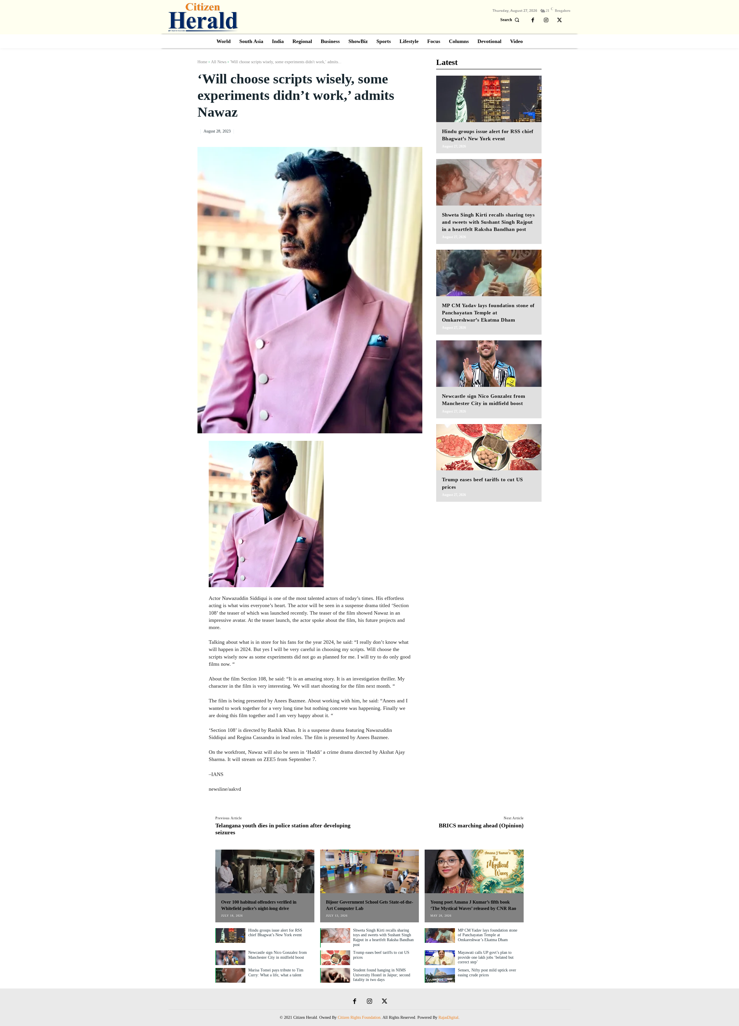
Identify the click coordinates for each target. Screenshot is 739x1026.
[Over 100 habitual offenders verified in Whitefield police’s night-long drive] (264, 871)
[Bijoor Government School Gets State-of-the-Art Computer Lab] (369, 871)
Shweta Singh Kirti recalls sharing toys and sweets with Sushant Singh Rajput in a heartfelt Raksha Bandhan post (488, 222)
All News (218, 62)
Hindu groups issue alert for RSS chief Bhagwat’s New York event (275, 932)
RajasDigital (448, 1017)
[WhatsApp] (416, 130)
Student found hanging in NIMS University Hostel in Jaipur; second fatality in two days (381, 975)
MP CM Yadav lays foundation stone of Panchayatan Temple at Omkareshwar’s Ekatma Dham (488, 313)
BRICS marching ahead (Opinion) (481, 825)
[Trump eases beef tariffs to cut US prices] (489, 447)
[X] (559, 20)
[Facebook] (533, 20)
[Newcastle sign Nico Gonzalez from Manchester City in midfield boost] (489, 363)
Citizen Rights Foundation (359, 1017)
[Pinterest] (403, 130)
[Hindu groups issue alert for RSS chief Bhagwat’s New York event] (489, 99)
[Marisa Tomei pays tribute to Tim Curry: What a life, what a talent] (230, 975)
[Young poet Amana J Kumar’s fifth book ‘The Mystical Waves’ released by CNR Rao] (474, 871)
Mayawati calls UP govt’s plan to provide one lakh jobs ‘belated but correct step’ (486, 957)
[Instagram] (546, 20)
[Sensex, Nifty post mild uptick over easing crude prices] (440, 975)
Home (202, 62)
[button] (511, 20)
